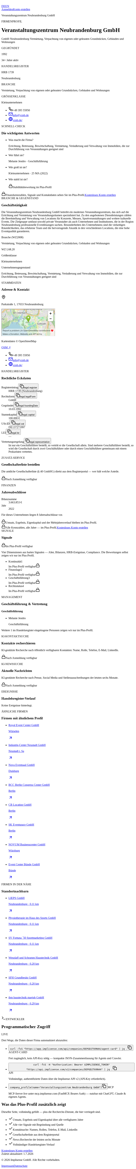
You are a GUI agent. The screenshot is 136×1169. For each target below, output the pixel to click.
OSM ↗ (6, 347)
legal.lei (15, 433)
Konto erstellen (21, 9)
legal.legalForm (28, 396)
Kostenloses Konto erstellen (100, 194)
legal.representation (40, 442)
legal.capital (28, 414)
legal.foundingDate (28, 405)
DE (3, 6)
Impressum (7, 1165)
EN (7, 6)
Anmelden (7, 9)
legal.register (30, 387)
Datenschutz (20, 1165)
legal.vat (19, 423)
